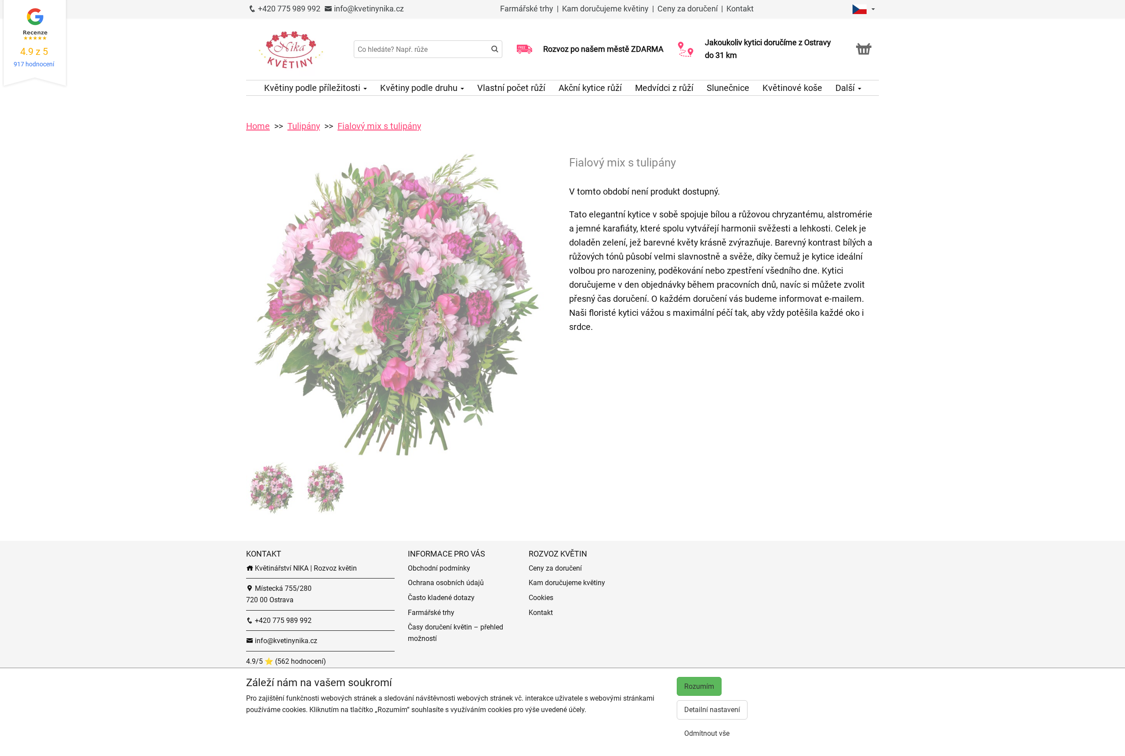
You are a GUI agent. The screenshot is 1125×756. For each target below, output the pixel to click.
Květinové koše (792, 88)
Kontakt (740, 8)
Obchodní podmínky (439, 568)
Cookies (541, 597)
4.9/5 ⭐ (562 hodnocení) (286, 661)
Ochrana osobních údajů (446, 583)
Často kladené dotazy (441, 597)
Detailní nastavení (712, 709)
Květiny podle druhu (420, 88)
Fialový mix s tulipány (379, 126)
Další (846, 88)
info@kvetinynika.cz (368, 8)
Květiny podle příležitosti (313, 88)
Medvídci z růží (664, 88)
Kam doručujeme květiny (605, 8)
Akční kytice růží (590, 88)
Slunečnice (728, 88)
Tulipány (303, 126)
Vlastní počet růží (511, 88)
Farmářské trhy (527, 8)
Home (258, 126)
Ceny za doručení (687, 8)
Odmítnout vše (706, 733)
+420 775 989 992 (288, 8)
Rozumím (699, 686)
